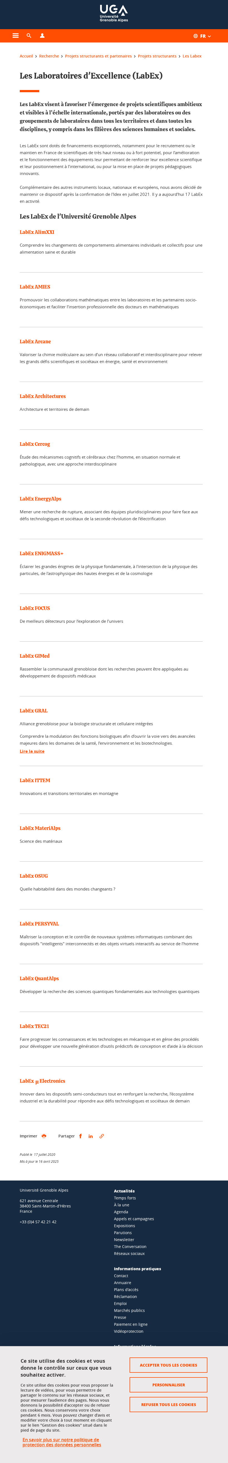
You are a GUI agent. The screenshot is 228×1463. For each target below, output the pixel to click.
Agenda (121, 1211)
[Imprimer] (44, 1136)
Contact (121, 1275)
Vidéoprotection (128, 1331)
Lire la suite (32, 751)
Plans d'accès (126, 1289)
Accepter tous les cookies (168, 1365)
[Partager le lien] (101, 1136)
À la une (121, 1204)
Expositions (124, 1225)
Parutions (123, 1232)
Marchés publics (129, 1310)
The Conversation (130, 1246)
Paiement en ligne (131, 1324)
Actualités (124, 1191)
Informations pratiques (137, 1268)
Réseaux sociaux (129, 1253)
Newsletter (124, 1239)
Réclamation (125, 1296)
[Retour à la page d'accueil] (114, 14)
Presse (120, 1317)
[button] (29, 35)
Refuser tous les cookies (168, 1404)
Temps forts (125, 1198)
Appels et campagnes (134, 1218)
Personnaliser (168, 1384)
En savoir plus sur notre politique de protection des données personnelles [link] (62, 1442)
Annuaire (122, 1282)
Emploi (120, 1303)
